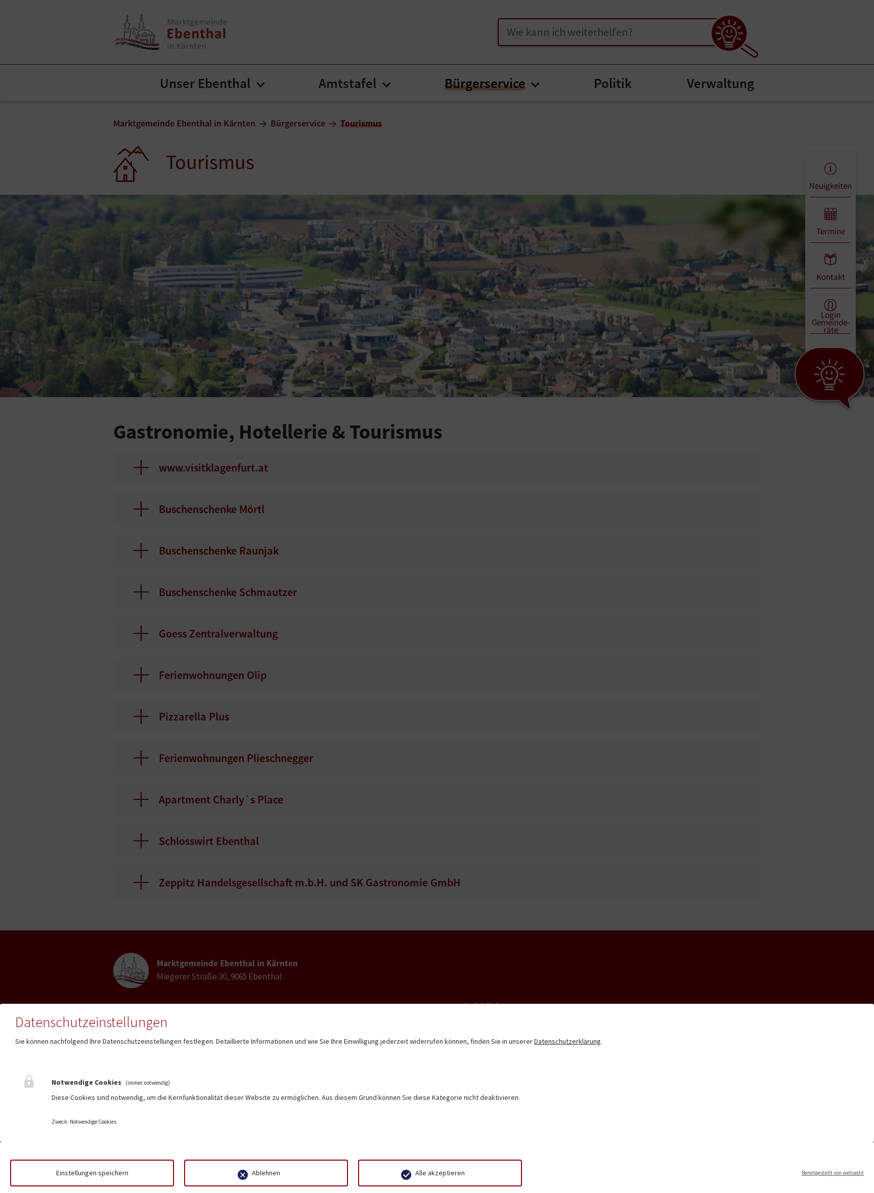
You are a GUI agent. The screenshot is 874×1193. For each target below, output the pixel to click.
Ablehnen (266, 1172)
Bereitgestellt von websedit (833, 1172)
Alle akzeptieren (440, 1172)
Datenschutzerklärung (567, 1041)
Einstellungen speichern (92, 1172)
